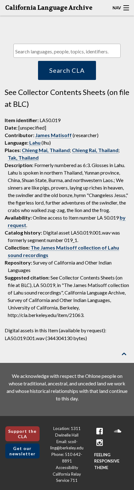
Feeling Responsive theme (106, 461)
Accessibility (67, 467)
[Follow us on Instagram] (99, 442)
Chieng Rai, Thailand (95, 150)
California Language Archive (48, 8)
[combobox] (67, 51)
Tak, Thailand (23, 158)
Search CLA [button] (67, 70)
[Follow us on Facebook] (99, 431)
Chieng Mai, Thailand (46, 150)
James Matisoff (53, 135)
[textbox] (68, 51)
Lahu (35, 143)
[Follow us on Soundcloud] (117, 431)
